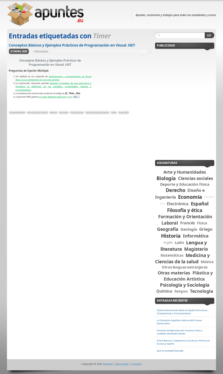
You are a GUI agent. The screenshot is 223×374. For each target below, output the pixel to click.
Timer (113, 112)
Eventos (53, 112)
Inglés (168, 242)
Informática (41, 51)
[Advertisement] (121, 83)
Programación (76, 112)
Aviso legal (122, 364)
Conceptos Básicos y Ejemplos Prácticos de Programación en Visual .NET (72, 45)
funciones (63, 112)
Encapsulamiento (17, 112)
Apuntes (108, 364)
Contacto (136, 364)
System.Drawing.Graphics (97, 112)
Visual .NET (124, 112)
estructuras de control (37, 112)
